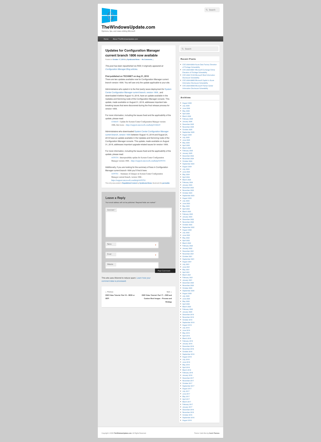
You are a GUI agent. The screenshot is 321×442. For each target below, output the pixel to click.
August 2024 (187, 166)
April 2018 (186, 367)
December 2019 (188, 314)
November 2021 (188, 253)
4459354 (115, 157)
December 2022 (188, 219)
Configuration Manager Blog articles (121, 69)
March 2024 (186, 179)
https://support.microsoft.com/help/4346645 (143, 124)
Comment (111, 210)
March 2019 (186, 338)
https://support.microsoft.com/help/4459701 (128, 180)
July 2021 (185, 264)
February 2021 (187, 277)
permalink (166, 183)
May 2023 (186, 206)
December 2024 (188, 156)
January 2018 (187, 375)
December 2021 (188, 251)
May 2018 (186, 364)
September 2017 (188, 386)
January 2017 (187, 407)
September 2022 (188, 227)
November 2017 (188, 380)
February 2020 (187, 309)
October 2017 (187, 383)
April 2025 (186, 145)
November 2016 (188, 412)
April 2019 (186, 335)
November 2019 (188, 317)
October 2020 (187, 288)
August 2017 (187, 388)
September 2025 (188, 132)
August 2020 (187, 293)
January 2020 (187, 312)
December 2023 (188, 187)
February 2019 (187, 341)
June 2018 (186, 362)
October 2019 (187, 320)
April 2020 (186, 304)
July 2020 (185, 296)
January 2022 (187, 248)
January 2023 (187, 216)
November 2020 (188, 285)
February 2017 (187, 404)
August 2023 (187, 198)
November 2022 (188, 222)
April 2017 (186, 399)
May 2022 (186, 238)
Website (110, 264)
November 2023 (188, 190)
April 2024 (186, 177)
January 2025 (187, 153)
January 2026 (187, 121)
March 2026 (186, 116)
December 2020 (188, 282)
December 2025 (188, 124)
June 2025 (186, 140)
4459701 (115, 173)
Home (106, 39)
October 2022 (187, 224)
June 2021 (186, 267)
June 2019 (186, 330)
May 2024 (186, 174)
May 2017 (186, 396)
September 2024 (188, 164)
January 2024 (187, 185)
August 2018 (187, 357)
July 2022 (185, 232)
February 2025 (187, 150)
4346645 (115, 121)
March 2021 (186, 275)
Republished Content (129, 183)
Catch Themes (214, 433)
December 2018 (188, 346)
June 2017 (186, 394)
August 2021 (187, 261)
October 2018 (187, 351)
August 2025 (187, 135)
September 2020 (188, 290)
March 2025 (186, 148)
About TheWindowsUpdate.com (125, 39)
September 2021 (188, 259)
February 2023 (187, 214)
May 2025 (186, 142)
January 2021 (187, 280)
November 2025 (188, 127)
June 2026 (186, 108)
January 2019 (187, 343)
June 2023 (186, 203)
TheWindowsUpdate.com (128, 26)
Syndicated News (133, 59)
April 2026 (186, 113)
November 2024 (188, 158)
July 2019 (185, 327)
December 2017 (188, 378)
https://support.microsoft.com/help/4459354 (148, 160)
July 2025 (185, 137)
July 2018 (185, 359)
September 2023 (188, 195)
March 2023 (186, 211)
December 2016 (188, 409)
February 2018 (187, 372)
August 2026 (187, 103)
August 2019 (187, 325)
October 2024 (187, 161)
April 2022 (186, 240)
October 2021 (187, 256)
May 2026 (186, 111)
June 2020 (186, 298)
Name (109, 244)
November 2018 (188, 349)
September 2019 (188, 322)
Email (109, 254)
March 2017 (186, 401)
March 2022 (186, 243)
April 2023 (186, 209)
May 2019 (186, 333)
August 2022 (187, 230)
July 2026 (185, 105)
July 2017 (185, 391)
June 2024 (186, 172)
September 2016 (188, 417)
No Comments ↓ (148, 59)
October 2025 (187, 129)
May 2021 (186, 269)
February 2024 (187, 182)
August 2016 (187, 420)
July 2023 (185, 201)
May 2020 (186, 301)
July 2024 (185, 169)
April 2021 (186, 272)
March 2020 (186, 306)
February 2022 (187, 245)
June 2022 (186, 235)
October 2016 (187, 415)
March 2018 (186, 370)
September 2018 (188, 354)
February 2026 (187, 119)
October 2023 (187, 193)
